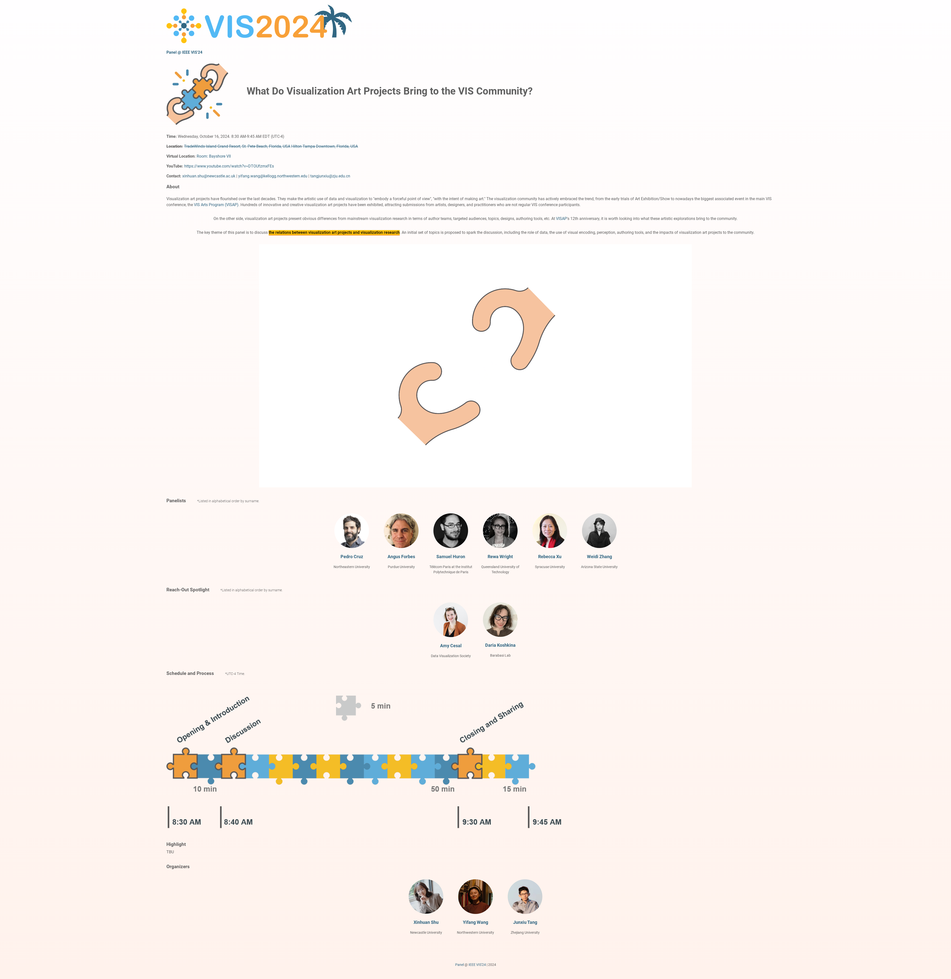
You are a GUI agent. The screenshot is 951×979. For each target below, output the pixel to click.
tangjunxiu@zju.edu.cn (330, 176)
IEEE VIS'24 (477, 965)
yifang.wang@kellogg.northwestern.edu (272, 176)
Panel (459, 965)
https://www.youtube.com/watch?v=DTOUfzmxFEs (229, 166)
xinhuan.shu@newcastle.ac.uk (208, 176)
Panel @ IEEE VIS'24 (184, 52)
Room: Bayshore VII (214, 156)
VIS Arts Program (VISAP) (216, 204)
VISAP (561, 218)
